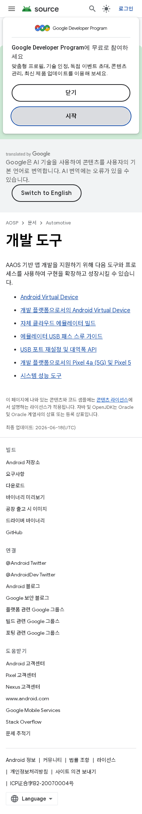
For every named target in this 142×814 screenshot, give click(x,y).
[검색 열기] (92, 8)
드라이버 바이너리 (25, 520)
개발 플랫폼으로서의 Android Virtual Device (75, 310)
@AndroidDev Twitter (30, 574)
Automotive (58, 223)
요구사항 (15, 474)
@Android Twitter (26, 563)
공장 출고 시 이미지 (26, 509)
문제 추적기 (18, 733)
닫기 (71, 93)
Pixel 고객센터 (21, 675)
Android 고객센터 (25, 663)
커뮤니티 (52, 760)
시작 (71, 116)
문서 (32, 223)
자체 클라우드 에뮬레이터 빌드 (58, 323)
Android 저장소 (23, 462)
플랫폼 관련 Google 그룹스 (35, 609)
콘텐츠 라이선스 (112, 400)
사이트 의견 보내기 (75, 772)
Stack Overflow (24, 722)
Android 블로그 (23, 586)
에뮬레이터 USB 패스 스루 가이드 (61, 336)
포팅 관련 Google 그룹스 (33, 633)
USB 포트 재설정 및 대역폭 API (58, 349)
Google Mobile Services (33, 710)
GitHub (14, 532)
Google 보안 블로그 (27, 598)
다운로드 (15, 485)
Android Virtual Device (49, 297)
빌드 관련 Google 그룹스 (33, 621)
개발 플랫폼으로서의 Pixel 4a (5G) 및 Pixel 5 (75, 363)
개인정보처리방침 (29, 772)
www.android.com (27, 698)
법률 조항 (79, 760)
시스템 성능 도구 (41, 376)
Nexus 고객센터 (23, 687)
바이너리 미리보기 (25, 497)
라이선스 (106, 760)
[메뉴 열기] (11, 8)
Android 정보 (21, 760)
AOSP (12, 223)
